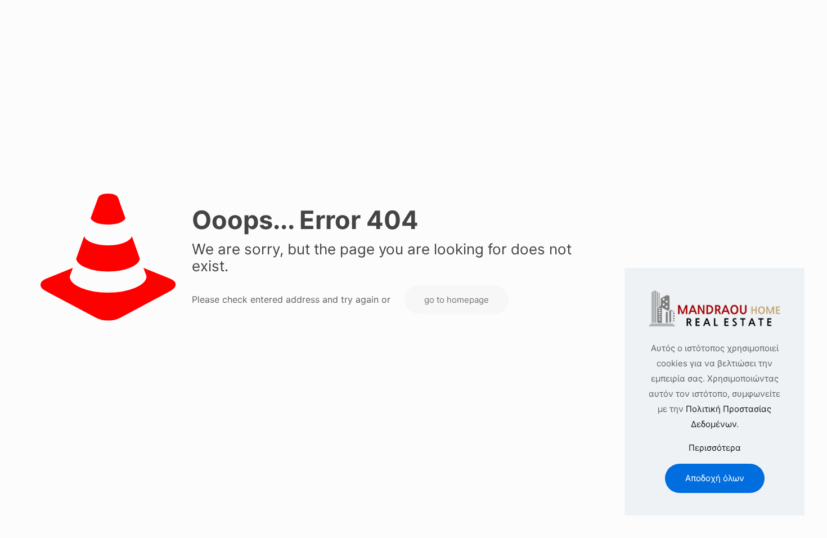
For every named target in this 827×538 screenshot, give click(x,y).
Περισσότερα (715, 447)
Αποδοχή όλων (714, 478)
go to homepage (456, 299)
